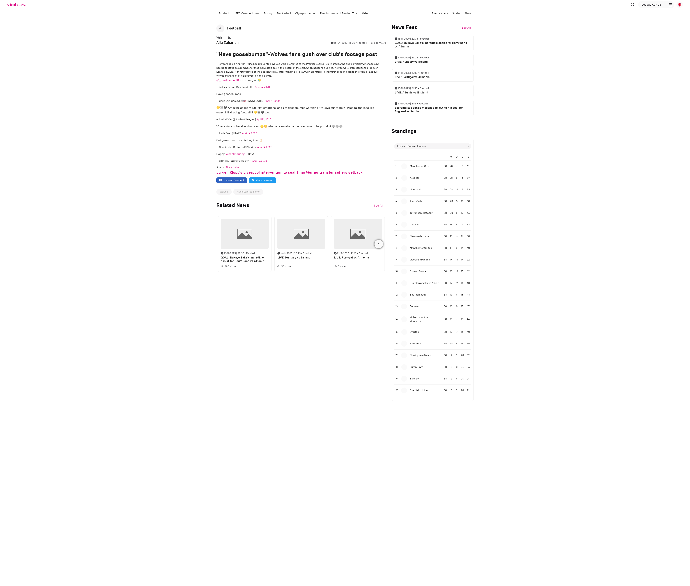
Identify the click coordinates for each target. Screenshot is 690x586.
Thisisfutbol (232, 167)
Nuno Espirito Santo (248, 191)
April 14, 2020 (262, 87)
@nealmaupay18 (236, 154)
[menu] (308, 13)
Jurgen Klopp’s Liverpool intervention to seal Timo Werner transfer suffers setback (289, 172)
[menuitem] (223, 13)
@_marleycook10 (227, 80)
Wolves (224, 191)
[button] (670, 4)
